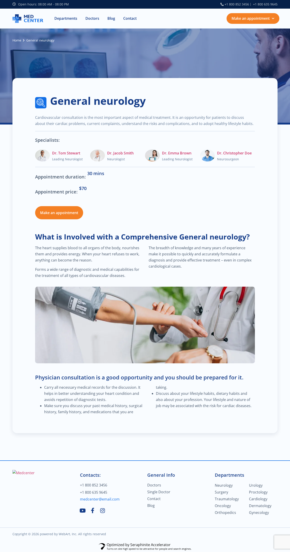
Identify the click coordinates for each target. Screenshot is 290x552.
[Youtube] (82, 510)
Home (16, 40)
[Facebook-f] (92, 510)
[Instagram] (102, 510)
